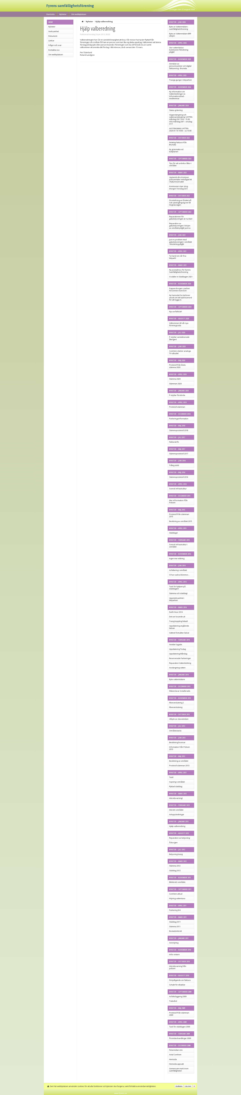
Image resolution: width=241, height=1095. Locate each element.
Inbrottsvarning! (176, 798)
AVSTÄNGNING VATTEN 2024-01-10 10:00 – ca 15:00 (180, 129)
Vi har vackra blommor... (179, 575)
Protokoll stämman (177, 407)
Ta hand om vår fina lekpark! (177, 257)
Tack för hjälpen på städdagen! (177, 587)
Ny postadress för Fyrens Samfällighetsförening (180, 271)
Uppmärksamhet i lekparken (176, 599)
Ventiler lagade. (175, 644)
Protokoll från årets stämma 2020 (177, 366)
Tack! (171, 777)
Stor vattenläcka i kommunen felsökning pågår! (178, 49)
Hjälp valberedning (177, 826)
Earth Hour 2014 (176, 612)
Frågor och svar (55, 45)
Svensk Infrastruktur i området (178, 545)
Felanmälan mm (176, 1050)
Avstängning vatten (177, 667)
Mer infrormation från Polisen (178, 501)
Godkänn (179, 1086)
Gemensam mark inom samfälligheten (178, 1069)
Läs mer (188, 1086)
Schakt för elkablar (177, 984)
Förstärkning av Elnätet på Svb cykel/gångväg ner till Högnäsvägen (180, 202)
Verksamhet (53, 31)
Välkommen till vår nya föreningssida (178, 324)
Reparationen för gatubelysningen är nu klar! (180, 217)
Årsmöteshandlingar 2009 (180, 1038)
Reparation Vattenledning (180, 663)
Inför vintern (174, 954)
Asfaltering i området (178, 570)
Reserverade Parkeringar (180, 658)
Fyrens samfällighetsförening (70, 6)
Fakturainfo (174, 442)
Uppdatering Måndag (178, 653)
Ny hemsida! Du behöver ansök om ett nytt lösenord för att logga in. (180, 297)
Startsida (50, 14)
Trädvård (173, 1001)
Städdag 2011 (175, 922)
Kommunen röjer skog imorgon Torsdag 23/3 (178, 187)
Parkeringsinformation (178, 418)
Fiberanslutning (175, 707)
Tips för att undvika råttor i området (180, 164)
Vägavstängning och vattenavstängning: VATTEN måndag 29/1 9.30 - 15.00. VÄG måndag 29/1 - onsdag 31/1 (180, 119)
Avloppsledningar (176, 814)
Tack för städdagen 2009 (179, 1026)
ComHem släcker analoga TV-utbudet (180, 352)
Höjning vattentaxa (177, 898)
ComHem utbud (175, 894)
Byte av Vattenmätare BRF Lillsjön (180, 34)
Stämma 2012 (174, 866)
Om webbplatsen (78, 14)
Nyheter (63, 14)
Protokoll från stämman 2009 (179, 1013)
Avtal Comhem (175, 1054)
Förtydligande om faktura (180, 980)
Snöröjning (173, 942)
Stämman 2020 (175, 383)
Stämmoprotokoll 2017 (178, 453)
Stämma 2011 (174, 926)
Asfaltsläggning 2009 (177, 996)
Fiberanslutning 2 (176, 702)
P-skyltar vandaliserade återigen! (179, 338)
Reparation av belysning (179, 838)
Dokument (52, 36)
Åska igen (173, 842)
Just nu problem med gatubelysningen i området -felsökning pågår (180, 241)
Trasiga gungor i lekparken (180, 80)
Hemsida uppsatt (176, 1064)
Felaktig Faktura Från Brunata (178, 143)
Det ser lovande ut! (177, 616)
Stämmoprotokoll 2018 (178, 430)
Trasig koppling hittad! (178, 621)
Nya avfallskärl (175, 311)
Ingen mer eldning (176, 558)
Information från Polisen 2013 (179, 748)
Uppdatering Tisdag (177, 649)
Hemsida (173, 1059)
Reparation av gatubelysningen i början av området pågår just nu (180, 225)
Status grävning (175, 110)
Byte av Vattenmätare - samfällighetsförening (179, 27)
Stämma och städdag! (178, 593)
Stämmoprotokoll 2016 (178, 477)
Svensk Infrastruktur (178, 488)
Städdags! (173, 533)
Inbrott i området (176, 810)
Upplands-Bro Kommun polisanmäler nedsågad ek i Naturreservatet (180, 179)
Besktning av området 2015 (180, 521)
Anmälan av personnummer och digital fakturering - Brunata (180, 66)
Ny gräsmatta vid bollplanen (176, 150)
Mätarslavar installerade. (180, 691)
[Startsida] (82, 21)
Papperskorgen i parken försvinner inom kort (179, 289)
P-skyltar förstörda (177, 395)
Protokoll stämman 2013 (179, 765)
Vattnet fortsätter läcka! (179, 633)
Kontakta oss (54, 50)
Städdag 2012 (175, 870)
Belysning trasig (176, 854)
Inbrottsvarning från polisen (177, 967)
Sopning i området (177, 782)
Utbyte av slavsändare (178, 719)
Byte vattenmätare (177, 679)
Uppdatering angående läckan (179, 627)
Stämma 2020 (174, 379)
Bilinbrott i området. (177, 882)
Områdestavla (175, 730)
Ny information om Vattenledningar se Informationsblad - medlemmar (177, 95)
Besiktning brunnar (177, 742)
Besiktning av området (178, 761)
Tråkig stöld (174, 465)
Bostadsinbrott (175, 931)
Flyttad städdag (175, 786)
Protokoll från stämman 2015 (179, 515)
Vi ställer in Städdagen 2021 (180, 276)
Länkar (51, 40)
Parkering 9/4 (174, 910)
